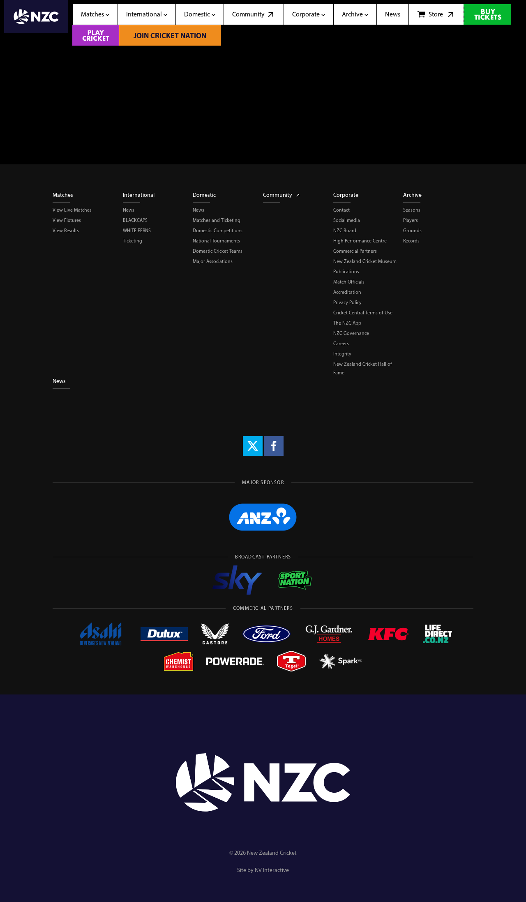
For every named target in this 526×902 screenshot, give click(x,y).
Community (277, 194)
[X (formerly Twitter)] (253, 446)
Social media (346, 220)
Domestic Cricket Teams (217, 251)
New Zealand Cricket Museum (365, 261)
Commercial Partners (355, 251)
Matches (63, 194)
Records (411, 241)
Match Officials (349, 282)
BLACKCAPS (135, 220)
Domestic (204, 194)
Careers (341, 343)
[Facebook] (274, 446)
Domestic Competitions (217, 230)
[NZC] (36, 23)
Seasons (411, 210)
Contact (341, 210)
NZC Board (344, 230)
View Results (66, 230)
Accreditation (347, 292)
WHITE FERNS (137, 230)
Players (410, 220)
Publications (346, 272)
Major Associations (213, 261)
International (139, 194)
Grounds (412, 230)
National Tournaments (216, 241)
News (128, 210)
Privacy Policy (347, 302)
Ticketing (132, 241)
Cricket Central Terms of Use (362, 313)
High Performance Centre (360, 241)
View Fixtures (67, 220)
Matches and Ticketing (216, 220)
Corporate (345, 194)
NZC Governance (351, 333)
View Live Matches (72, 210)
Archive (412, 194)
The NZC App (347, 323)
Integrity (342, 354)
